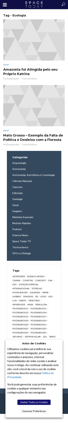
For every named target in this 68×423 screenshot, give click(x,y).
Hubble (17, 296)
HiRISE (45, 292)
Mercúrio (34, 300)
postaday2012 (38, 308)
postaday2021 (38, 324)
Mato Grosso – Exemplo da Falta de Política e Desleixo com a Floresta (33, 137)
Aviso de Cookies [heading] (34, 343)
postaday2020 (20, 324)
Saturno (17, 336)
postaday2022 (20, 328)
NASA (30, 304)
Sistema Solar (33, 336)
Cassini (16, 280)
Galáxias (35, 292)
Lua (15, 300)
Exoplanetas (20, 292)
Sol (45, 336)
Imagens (28, 296)
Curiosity (40, 280)
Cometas (28, 280)
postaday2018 (20, 320)
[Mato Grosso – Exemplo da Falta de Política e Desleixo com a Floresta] (34, 105)
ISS (36, 296)
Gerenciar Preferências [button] (34, 411)
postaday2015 (20, 316)
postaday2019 (38, 320)
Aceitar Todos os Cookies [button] (34, 402)
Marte (22, 300)
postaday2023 (38, 328)
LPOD (43, 296)
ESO (15, 284)
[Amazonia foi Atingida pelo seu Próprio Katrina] (34, 40)
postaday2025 (38, 332)
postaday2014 (38, 312)
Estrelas (37, 288)
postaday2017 (38, 316)
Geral (6, 64)
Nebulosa (41, 304)
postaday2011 (20, 308)
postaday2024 (20, 332)
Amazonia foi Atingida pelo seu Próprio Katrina (30, 72)
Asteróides (19, 276)
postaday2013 (20, 312)
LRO (50, 296)
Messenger (19, 304)
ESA (50, 280)
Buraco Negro (35, 276)
